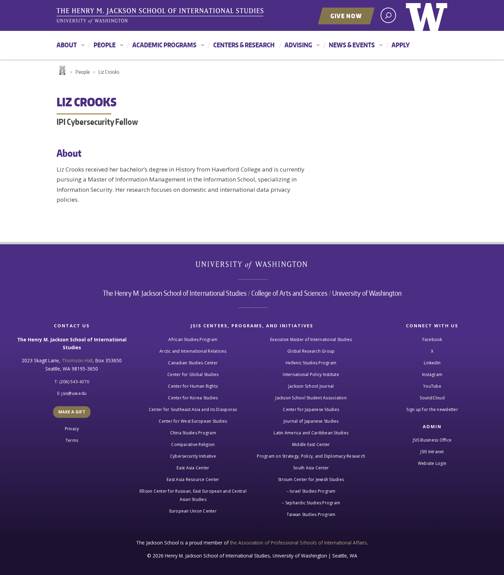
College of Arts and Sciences (289, 293)
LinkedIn (432, 363)
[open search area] (388, 15)
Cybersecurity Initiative (193, 456)
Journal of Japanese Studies (311, 421)
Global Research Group (311, 351)
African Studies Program (192, 339)
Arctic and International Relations (193, 351)
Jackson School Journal (311, 386)
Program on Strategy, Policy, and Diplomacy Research (311, 456)
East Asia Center (193, 468)
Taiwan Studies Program (311, 514)
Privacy (72, 429)
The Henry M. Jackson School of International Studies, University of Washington (161, 16)
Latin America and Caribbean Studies (311, 433)
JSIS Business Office (432, 440)
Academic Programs (164, 44)
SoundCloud (432, 398)
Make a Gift (71, 412)
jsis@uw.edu (73, 393)
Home (62, 70)
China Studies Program (193, 433)
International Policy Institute (311, 374)
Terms (71, 440)
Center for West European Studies (193, 421)
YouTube (432, 386)
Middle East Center (311, 444)
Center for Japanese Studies (311, 409)
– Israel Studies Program (311, 491)
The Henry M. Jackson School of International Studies (175, 293)
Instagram (432, 374)
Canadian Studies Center (193, 363)
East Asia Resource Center (193, 479)
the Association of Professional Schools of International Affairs (298, 542)
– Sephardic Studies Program (311, 503)
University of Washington (426, 15)
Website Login (432, 463)
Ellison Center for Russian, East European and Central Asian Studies (193, 495)
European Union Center (193, 511)
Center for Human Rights (193, 386)
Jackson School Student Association (311, 398)
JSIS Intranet (432, 452)
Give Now (346, 16)
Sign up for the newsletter (432, 409)
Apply (401, 44)
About (67, 44)
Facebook (432, 339)
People (105, 44)
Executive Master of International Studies (311, 339)
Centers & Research (244, 44)
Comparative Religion (193, 444)
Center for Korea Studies (193, 398)
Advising (298, 44)
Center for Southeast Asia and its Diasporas (193, 409)
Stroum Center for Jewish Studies (311, 479)
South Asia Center (311, 468)
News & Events (352, 44)
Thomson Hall (77, 360)
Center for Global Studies (192, 374)
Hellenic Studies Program (311, 363)
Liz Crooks (108, 72)
